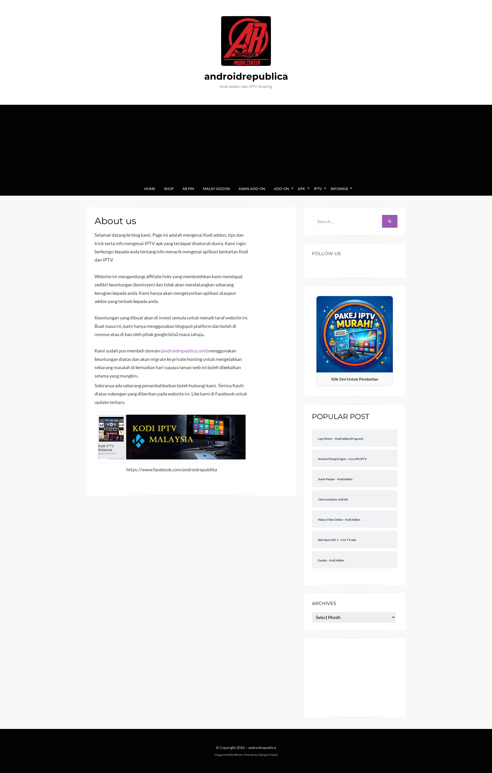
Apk (301, 188)
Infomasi (339, 188)
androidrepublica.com (184, 350)
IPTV (318, 188)
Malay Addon (216, 188)
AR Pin (188, 188)
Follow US (326, 253)
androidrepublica (246, 76)
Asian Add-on (252, 188)
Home (149, 188)
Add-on (281, 188)
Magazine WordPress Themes (234, 755)
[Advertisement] (246, 147)
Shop (169, 188)
